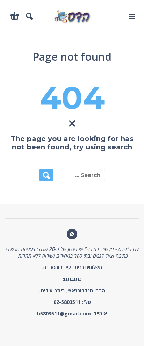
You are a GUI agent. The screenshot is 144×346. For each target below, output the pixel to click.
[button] (132, 16)
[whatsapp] (72, 234)
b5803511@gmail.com (64, 313)
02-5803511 (67, 302)
